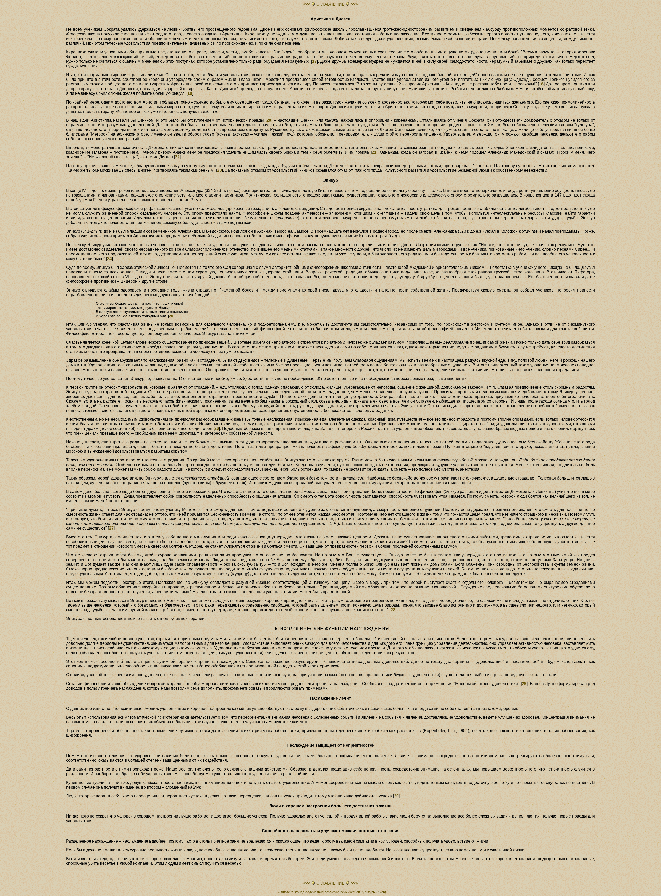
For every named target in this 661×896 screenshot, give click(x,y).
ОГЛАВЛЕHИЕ (330, 4)
